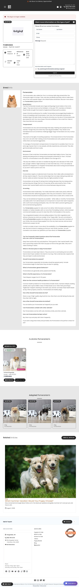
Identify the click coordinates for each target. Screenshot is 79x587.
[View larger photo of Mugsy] (24, 350)
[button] (10, 350)
